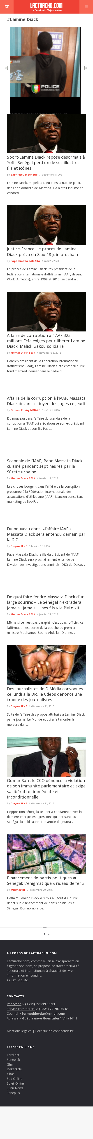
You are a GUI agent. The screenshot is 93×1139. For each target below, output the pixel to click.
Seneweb (13, 1059)
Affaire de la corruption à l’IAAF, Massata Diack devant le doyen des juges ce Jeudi (46, 400)
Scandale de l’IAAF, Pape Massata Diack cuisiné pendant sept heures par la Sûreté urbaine (44, 466)
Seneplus (13, 1093)
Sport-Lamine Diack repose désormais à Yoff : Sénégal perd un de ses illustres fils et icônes (46, 162)
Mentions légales (19, 1031)
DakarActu (14, 1069)
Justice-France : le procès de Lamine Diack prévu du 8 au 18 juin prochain (42, 251)
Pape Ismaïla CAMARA (25, 261)
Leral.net (13, 1055)
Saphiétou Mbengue (24, 174)
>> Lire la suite (17, 980)
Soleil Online (16, 1083)
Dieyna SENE (19, 546)
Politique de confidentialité (54, 1031)
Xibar (10, 1074)
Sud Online (14, 1078)
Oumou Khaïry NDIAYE (25, 410)
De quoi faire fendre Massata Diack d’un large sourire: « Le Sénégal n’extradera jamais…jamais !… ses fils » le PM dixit (45, 602)
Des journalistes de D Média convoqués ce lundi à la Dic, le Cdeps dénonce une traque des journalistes (45, 694)
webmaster (18, 889)
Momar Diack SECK (23, 352)
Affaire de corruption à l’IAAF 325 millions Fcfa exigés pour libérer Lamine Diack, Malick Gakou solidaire (46, 341)
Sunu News (15, 1088)
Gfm (10, 1064)
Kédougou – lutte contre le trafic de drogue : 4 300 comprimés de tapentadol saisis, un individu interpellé (44, 104)
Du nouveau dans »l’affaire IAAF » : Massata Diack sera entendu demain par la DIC (46, 534)
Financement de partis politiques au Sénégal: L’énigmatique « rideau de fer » (45, 880)
